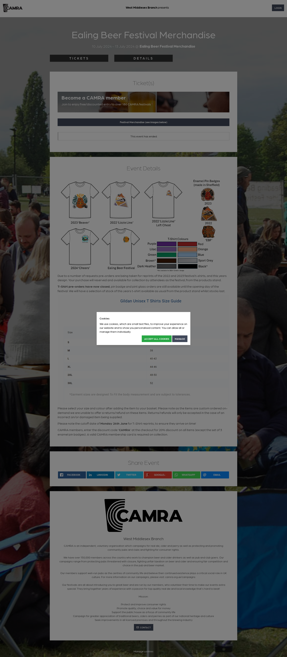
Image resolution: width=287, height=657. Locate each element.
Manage (180, 338)
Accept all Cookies (156, 338)
